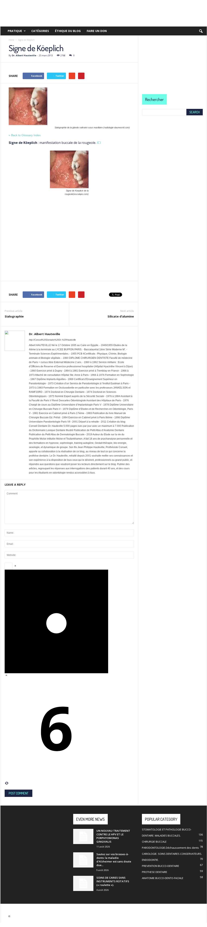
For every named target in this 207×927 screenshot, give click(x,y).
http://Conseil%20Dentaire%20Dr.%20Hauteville (52, 340)
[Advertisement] (69, 229)
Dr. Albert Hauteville (24, 55)
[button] (200, 31)
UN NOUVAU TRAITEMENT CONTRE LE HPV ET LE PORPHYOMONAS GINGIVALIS (113, 836)
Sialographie (14, 316)
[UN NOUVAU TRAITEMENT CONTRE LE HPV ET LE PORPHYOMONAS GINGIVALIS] (83, 836)
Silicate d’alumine (121, 316)
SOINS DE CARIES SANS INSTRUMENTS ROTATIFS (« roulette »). (112, 881)
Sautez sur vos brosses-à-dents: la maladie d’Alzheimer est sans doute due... (113, 859)
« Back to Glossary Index (25, 135)
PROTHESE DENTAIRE (154, 872)
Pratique (15, 31)
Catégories (40, 31)
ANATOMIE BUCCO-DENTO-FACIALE (162, 878)
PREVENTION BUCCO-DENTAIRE (160, 866)
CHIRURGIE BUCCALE (154, 841)
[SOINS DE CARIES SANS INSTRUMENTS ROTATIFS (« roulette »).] (83, 883)
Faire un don (97, 31)
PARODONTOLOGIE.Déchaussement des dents (170, 847)
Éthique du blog (68, 31)
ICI (99, 142)
